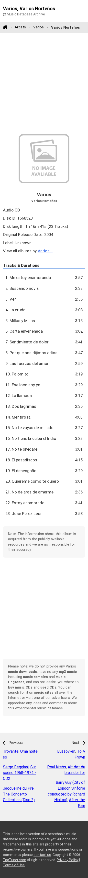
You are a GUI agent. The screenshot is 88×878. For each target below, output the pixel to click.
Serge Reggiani (16, 767)
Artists (20, 27)
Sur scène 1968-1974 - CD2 (19, 773)
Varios (38, 27)
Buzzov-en (66, 751)
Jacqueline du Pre (18, 788)
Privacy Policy (67, 860)
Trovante (11, 751)
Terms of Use (14, 865)
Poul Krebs (56, 767)
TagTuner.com (14, 860)
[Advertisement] (44, 83)
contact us (42, 855)
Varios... (45, 250)
